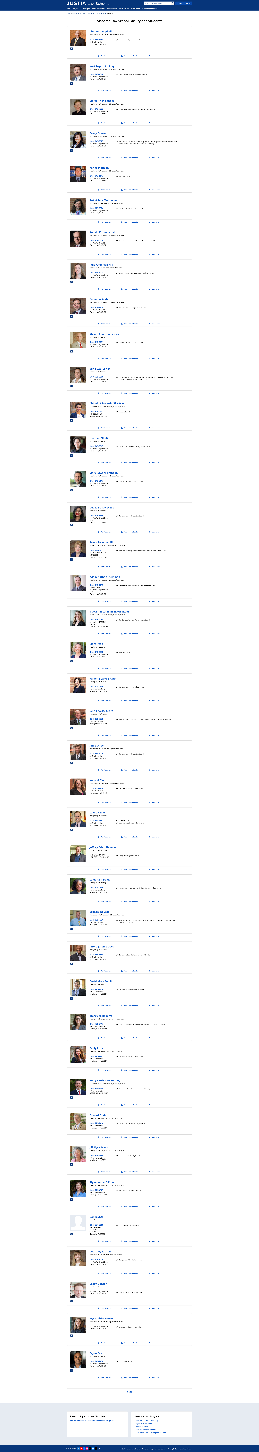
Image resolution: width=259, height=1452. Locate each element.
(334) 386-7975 (96, 719)
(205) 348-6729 (96, 1259)
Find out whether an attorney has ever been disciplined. (92, 1420)
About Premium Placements (145, 1430)
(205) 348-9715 (96, 585)
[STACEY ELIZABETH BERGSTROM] (78, 618)
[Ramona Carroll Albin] (78, 685)
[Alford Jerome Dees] (78, 953)
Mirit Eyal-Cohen (100, 368)
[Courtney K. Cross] (78, 1258)
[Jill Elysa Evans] (78, 1154)
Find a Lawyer (72, 9)
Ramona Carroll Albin (103, 678)
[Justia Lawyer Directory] (99, 1448)
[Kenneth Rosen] (78, 174)
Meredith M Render (102, 101)
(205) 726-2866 (96, 686)
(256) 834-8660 (96, 1224)
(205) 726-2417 (96, 1024)
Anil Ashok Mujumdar (103, 200)
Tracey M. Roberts (101, 1016)
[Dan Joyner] (78, 1223)
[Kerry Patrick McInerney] (78, 1087)
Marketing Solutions (150, 9)
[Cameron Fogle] (78, 306)
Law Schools (112, 9)
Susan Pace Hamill (101, 542)
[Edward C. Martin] (78, 1121)
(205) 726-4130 (96, 887)
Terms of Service (160, 1449)
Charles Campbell (101, 31)
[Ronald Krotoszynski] (78, 239)
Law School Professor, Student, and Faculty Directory (89, 13)
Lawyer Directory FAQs (143, 1423)
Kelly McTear (98, 780)
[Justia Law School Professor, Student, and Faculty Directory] (76, 3)
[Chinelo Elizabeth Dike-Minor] (78, 410)
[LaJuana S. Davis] (78, 886)
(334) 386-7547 (96, 820)
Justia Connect (125, 1449)
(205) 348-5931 (96, 550)
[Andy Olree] (78, 752)
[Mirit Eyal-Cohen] (78, 375)
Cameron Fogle (99, 299)
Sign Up (188, 3)
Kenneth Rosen (99, 167)
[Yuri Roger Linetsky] (78, 72)
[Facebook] (84, 1448)
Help (151, 1449)
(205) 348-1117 (96, 175)
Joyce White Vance (101, 1318)
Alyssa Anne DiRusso (102, 1182)
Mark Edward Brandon (104, 473)
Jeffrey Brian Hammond (104, 847)
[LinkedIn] (78, 1448)
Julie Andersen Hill (101, 264)
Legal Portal (136, 1449)
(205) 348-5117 (96, 481)
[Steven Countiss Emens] (78, 340)
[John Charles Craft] (78, 717)
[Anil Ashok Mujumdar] (78, 206)
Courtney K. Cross (101, 1251)
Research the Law (98, 9)
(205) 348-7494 (96, 1361)
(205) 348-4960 (96, 74)
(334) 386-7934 (96, 788)
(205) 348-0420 (96, 240)
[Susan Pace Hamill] (78, 548)
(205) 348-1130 (96, 515)
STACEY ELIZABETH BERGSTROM (109, 611)
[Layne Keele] (78, 819)
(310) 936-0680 (96, 376)
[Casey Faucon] (78, 139)
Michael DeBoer (99, 911)
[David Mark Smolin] (78, 987)
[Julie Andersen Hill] (78, 271)
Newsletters (135, 9)
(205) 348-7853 (96, 108)
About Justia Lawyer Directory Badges (149, 1420)
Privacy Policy (173, 1449)
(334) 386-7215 (96, 753)
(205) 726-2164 (96, 1155)
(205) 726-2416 (96, 1123)
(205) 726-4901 (96, 411)
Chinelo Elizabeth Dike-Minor (108, 403)
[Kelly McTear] (78, 787)
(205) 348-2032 (96, 652)
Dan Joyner (96, 1217)
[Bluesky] (93, 1448)
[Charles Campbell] (78, 38)
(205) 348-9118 (96, 307)
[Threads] (90, 1448)
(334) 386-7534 (96, 954)
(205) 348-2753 (96, 619)
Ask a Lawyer (84, 9)
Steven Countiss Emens (104, 334)
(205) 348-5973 (96, 272)
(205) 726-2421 (96, 1056)
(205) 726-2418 (96, 989)
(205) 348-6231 (96, 342)
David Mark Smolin (101, 981)
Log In (179, 3)
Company (145, 1449)
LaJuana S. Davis (100, 879)
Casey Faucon (98, 133)
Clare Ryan (96, 644)
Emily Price (96, 1048)
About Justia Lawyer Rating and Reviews (150, 1433)
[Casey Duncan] (78, 1290)
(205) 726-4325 (96, 1190)
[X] (96, 1448)
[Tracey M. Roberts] (78, 1022)
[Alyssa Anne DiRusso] (78, 1188)
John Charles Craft (101, 711)
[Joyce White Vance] (78, 1325)
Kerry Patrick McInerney (105, 1080)
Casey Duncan (98, 1283)
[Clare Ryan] (78, 650)
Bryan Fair (96, 1353)
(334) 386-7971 (96, 919)
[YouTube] (81, 1448)
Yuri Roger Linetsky (102, 66)
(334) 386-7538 (96, 39)
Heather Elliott (99, 438)
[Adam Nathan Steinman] (78, 583)
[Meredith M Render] (78, 107)
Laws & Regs (124, 9)
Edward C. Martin (100, 1115)
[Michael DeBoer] (78, 918)
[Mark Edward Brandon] (78, 479)
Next (129, 1392)
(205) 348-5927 (96, 141)
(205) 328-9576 (96, 208)
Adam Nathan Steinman (105, 577)
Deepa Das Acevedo (102, 507)
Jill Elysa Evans (99, 1147)
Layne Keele (97, 812)
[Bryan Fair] (78, 1359)
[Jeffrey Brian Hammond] (78, 853)
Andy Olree (97, 745)
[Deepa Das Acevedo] (78, 514)
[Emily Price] (78, 1054)
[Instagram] (87, 1448)
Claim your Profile (141, 1426)
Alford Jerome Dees (102, 946)
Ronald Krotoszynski (102, 232)
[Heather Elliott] (78, 444)
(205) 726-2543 (96, 1088)
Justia (69, 13)
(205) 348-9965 (96, 446)
